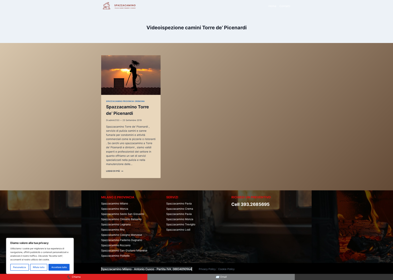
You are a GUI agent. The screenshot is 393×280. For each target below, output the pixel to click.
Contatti (284, 6)
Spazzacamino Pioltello (115, 255)
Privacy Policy (207, 269)
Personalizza (19, 267)
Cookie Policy (226, 269)
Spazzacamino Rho (113, 229)
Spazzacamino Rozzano (115, 245)
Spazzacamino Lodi (178, 229)
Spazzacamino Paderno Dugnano (121, 240)
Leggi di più (114, 171)
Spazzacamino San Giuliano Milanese (124, 250)
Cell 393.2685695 (250, 204)
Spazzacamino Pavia (179, 203)
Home (272, 6)
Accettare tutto (59, 267)
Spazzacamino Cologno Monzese (121, 234)
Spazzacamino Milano (114, 203)
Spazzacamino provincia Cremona (125, 101)
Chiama (74, 277)
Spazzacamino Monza (114, 208)
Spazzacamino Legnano (116, 224)
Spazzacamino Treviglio (180, 224)
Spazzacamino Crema (179, 208)
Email (221, 277)
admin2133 (114, 120)
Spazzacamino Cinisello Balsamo (121, 219)
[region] (40, 256)
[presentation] (131, 75)
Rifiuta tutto (39, 267)
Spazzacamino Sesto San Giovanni (122, 214)
